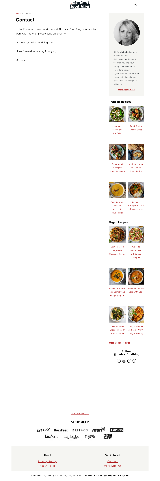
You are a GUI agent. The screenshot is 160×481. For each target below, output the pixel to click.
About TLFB (47, 465)
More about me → (126, 90)
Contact (112, 461)
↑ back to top (80, 413)
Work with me (113, 465)
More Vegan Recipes (119, 343)
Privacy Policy (47, 461)
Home (18, 13)
